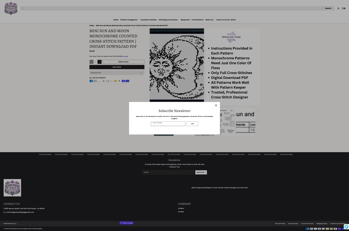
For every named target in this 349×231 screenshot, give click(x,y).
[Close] (216, 105)
